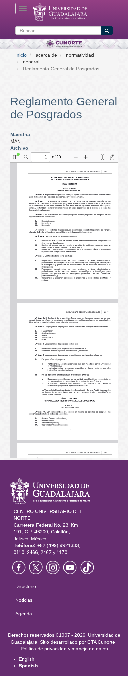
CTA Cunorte (101, 642)
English (26, 659)
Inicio (21, 55)
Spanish (28, 665)
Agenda (23, 613)
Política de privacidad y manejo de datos (64, 648)
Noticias (23, 600)
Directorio (25, 586)
